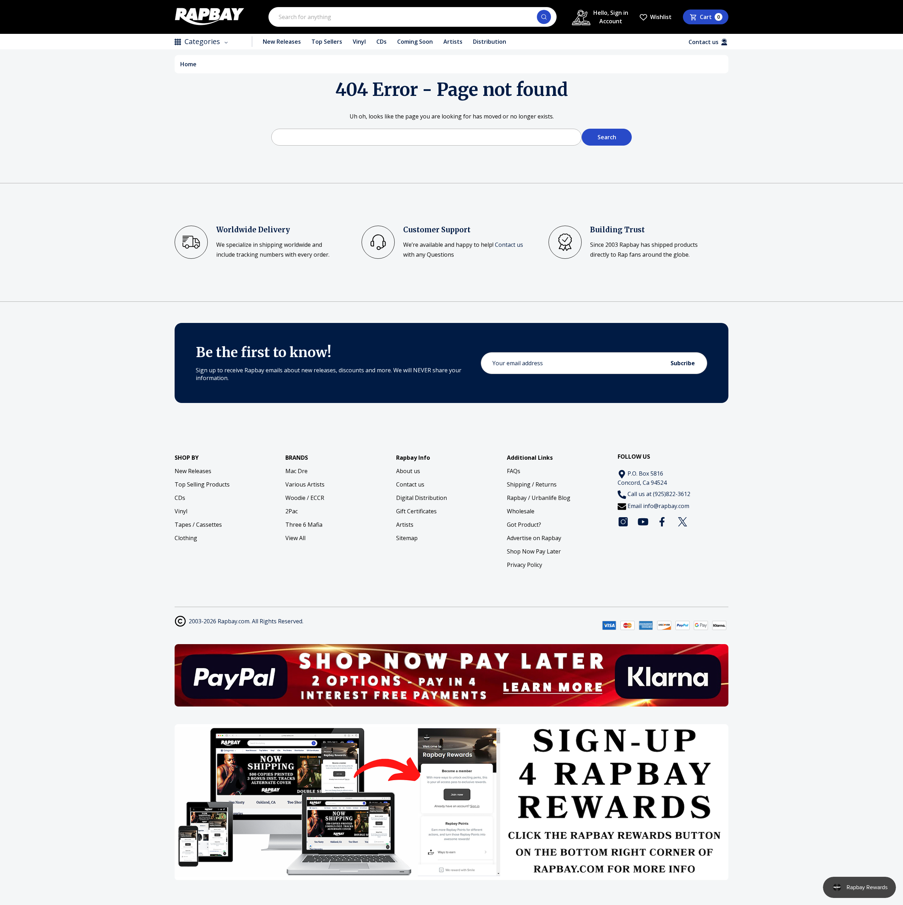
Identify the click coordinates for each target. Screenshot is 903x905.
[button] (451, 675)
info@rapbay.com (666, 506)
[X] (682, 521)
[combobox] (412, 17)
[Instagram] (623, 521)
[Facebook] (662, 521)
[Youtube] (643, 521)
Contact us (509, 245)
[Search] (544, 17)
